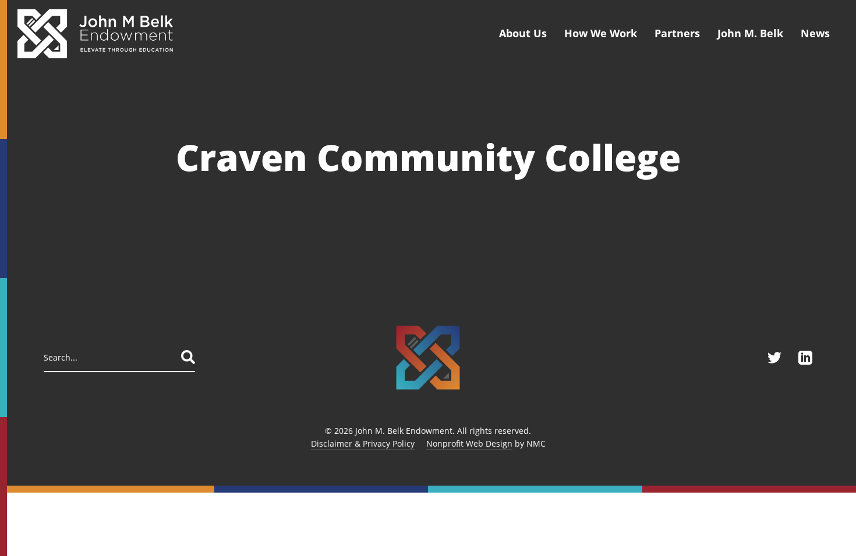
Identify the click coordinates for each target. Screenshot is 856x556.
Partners (677, 33)
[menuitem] (523, 33)
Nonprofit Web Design (469, 443)
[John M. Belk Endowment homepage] (95, 33)
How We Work (600, 33)
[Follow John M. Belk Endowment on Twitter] (774, 358)
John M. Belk (750, 33)
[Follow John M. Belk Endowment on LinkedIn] (805, 358)
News (815, 33)
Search (188, 357)
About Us (523, 33)
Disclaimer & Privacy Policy (363, 443)
